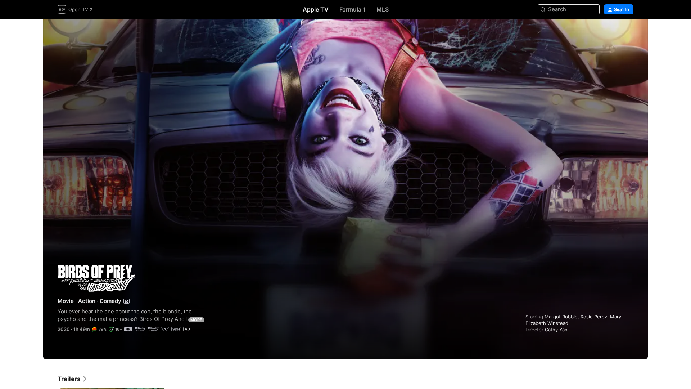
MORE (196, 319)
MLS (382, 9)
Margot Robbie (561, 316)
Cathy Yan (556, 329)
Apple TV (316, 9)
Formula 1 (352, 9)
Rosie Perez (594, 316)
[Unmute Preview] (628, 33)
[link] (73, 379)
